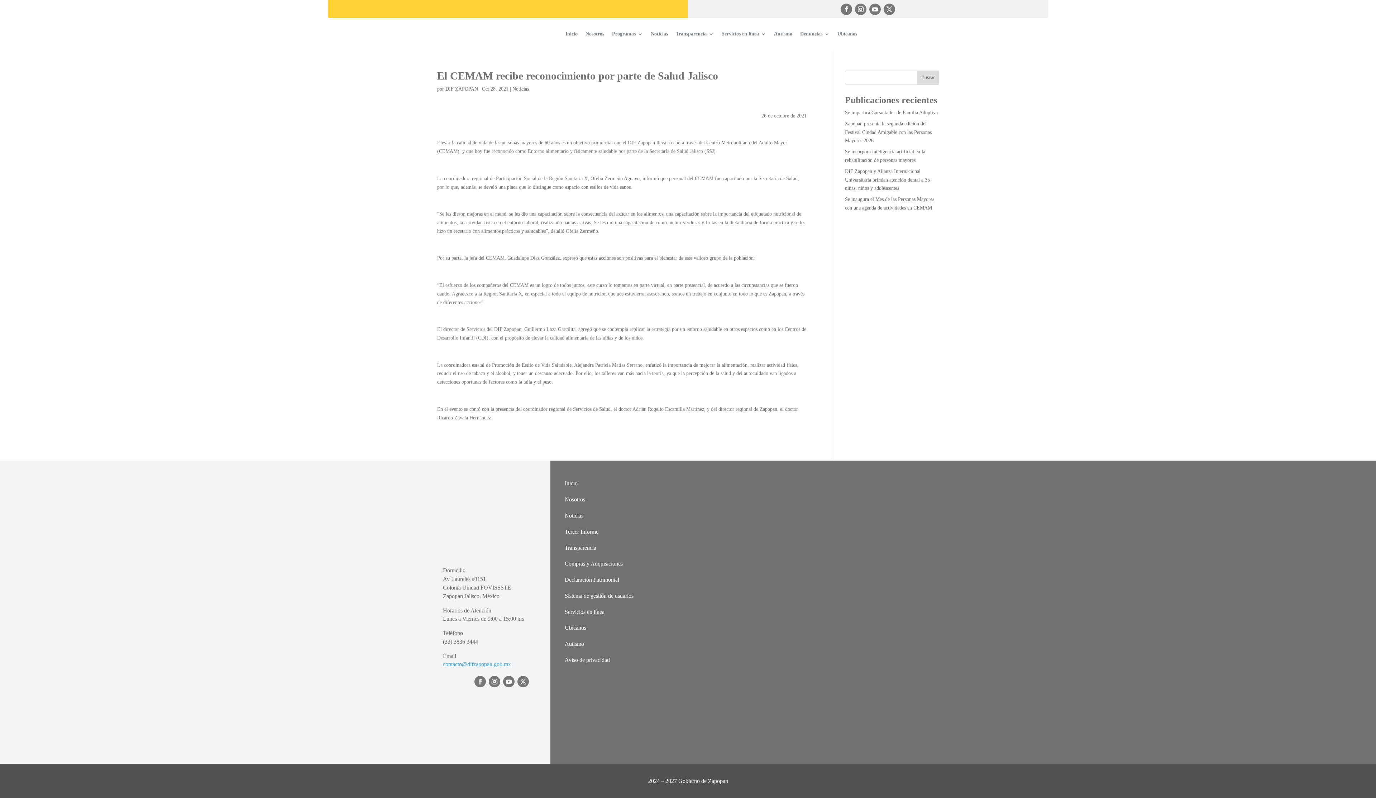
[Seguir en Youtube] (875, 9)
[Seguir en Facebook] (846, 9)
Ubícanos (847, 34)
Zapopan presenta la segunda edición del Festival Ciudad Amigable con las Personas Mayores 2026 (888, 132)
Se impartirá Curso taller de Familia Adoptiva (891, 112)
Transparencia (691, 34)
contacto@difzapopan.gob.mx (477, 664)
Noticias (659, 34)
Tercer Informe (581, 532)
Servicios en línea (740, 34)
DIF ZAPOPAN (461, 89)
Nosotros (595, 34)
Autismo (783, 34)
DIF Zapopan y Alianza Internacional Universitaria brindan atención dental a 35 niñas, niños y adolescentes (887, 180)
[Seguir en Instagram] (860, 9)
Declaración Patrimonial (592, 580)
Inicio (571, 34)
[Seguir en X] (889, 9)
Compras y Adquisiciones (594, 564)
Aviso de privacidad (587, 660)
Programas (624, 34)
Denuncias (811, 34)
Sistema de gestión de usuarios (599, 596)
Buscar (928, 77)
